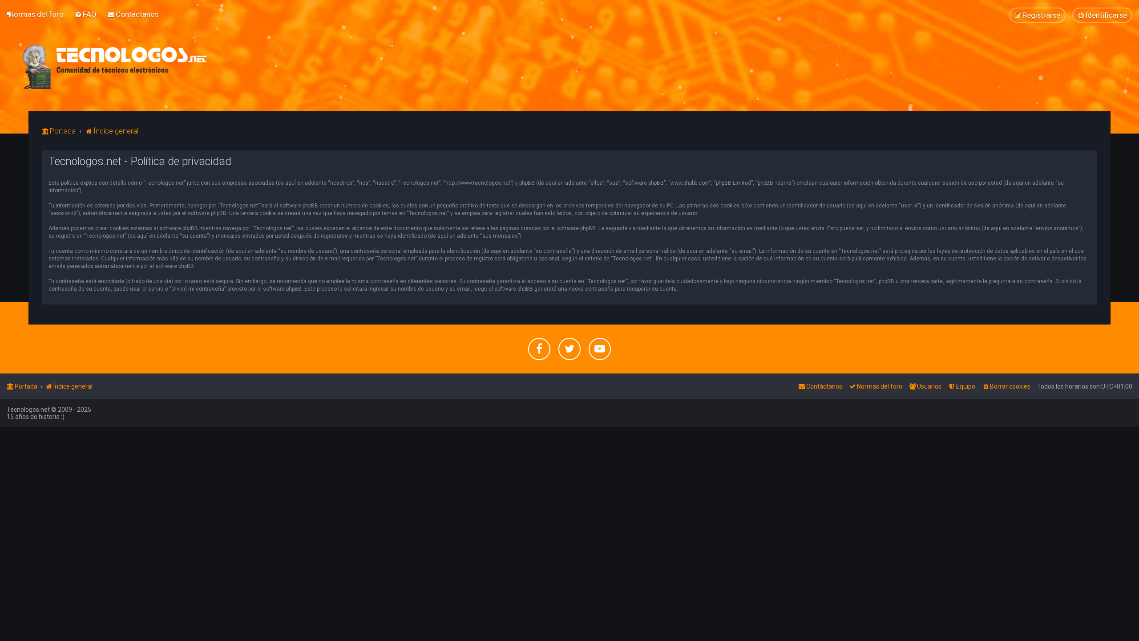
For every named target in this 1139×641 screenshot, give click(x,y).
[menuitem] (36, 14)
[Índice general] (115, 67)
